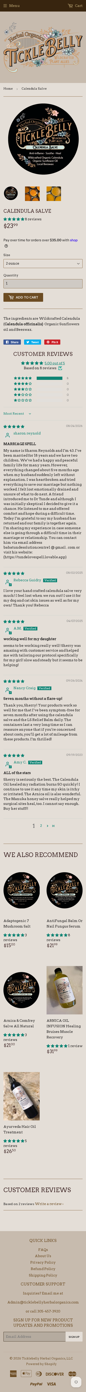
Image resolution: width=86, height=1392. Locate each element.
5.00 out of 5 (55, 363)
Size (6, 255)
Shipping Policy (43, 1275)
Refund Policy (43, 1269)
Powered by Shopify (41, 1364)
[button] (14, 219)
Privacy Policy (43, 1262)
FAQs (43, 1250)
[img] (13, 427)
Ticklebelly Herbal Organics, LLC (47, 1358)
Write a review (48, 1204)
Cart (78, 6)
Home (8, 88)
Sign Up (74, 1337)
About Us (43, 1256)
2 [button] (41, 826)
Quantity (10, 275)
